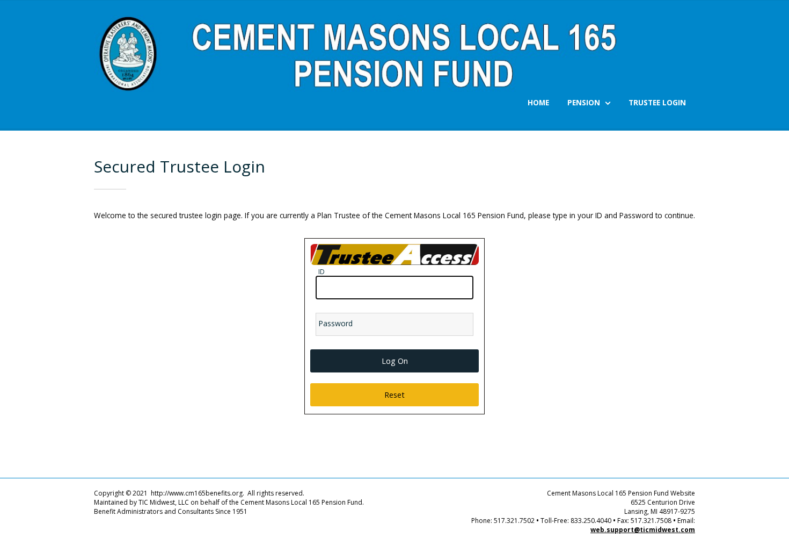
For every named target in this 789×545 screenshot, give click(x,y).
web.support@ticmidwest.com (642, 529)
